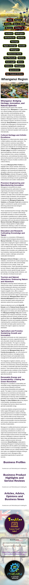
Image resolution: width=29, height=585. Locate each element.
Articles (8, 24)
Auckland (8, 33)
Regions (18, 20)
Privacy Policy (6, 552)
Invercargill (10, 62)
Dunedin (22, 46)
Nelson (20, 62)
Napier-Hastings (10, 46)
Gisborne (8, 66)
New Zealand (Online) (14, 74)
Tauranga (14, 42)
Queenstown (14, 70)
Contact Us (19, 28)
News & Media (19, 24)
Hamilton (20, 37)
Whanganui (19, 66)
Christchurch (10, 37)
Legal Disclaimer (17, 552)
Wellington (19, 33)
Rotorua (21, 58)
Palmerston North (14, 54)
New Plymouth (10, 58)
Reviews (9, 28)
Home (10, 20)
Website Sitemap (20, 554)
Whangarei (14, 50)
